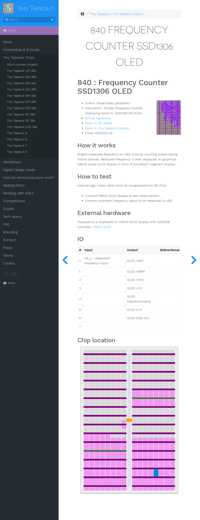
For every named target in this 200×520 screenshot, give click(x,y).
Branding (10, 232)
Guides (8, 209)
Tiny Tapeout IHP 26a (21, 71)
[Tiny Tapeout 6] (194, 260)
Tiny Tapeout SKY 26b (21, 77)
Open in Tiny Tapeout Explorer (107, 128)
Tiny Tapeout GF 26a (21, 120)
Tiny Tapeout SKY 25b (21, 89)
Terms (8, 255)
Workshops (12, 162)
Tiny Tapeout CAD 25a (22, 127)
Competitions (14, 201)
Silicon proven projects (22, 64)
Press (7, 248)
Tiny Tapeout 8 (17, 139)
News (7, 42)
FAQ (6, 224)
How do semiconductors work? (28, 178)
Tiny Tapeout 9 (17, 133)
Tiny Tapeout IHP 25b (21, 102)
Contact (9, 240)
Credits (9, 263)
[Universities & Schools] (65, 260)
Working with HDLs (18, 193)
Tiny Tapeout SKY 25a (21, 95)
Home (11, 30)
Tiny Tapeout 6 (17, 152)
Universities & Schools (21, 50)
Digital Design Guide (19, 170)
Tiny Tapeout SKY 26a (21, 83)
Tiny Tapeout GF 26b (21, 114)
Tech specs (12, 216)
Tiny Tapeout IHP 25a (21, 108)
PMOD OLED (102, 227)
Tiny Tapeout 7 (17, 145)
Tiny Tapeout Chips (18, 57)
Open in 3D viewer (98, 123)
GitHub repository (98, 118)
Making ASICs (14, 185)
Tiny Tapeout (99, 14)
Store (10, 283)
